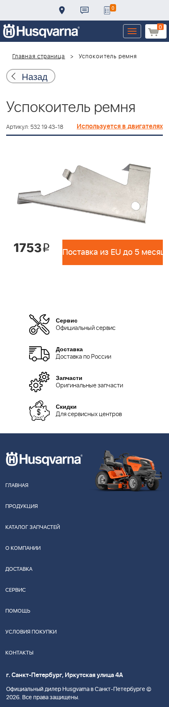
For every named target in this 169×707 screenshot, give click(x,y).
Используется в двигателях (120, 126)
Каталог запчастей (32, 527)
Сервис (15, 590)
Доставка (62, 10)
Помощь (17, 611)
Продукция (21, 506)
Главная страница (38, 57)
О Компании (23, 548)
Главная (16, 486)
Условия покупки (31, 632)
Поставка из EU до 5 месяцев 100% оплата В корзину (112, 252)
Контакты (84, 10)
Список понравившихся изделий (107, 10)
